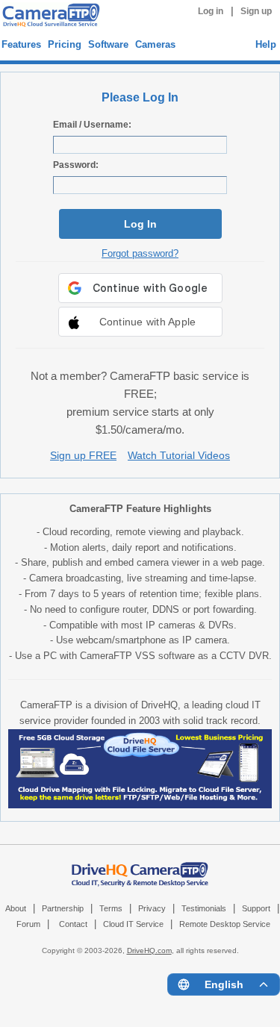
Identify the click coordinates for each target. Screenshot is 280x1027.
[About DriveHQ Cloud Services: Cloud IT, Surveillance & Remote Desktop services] (140, 867)
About (15, 908)
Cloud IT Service (133, 924)
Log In (140, 224)
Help (265, 44)
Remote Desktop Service (224, 924)
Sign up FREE (83, 455)
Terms (110, 908)
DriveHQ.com (149, 950)
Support (256, 908)
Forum (28, 924)
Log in (210, 11)
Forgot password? (140, 253)
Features (21, 44)
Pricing (64, 44)
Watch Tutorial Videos (179, 455)
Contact (73, 924)
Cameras (155, 44)
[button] (140, 322)
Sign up (256, 11)
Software (108, 44)
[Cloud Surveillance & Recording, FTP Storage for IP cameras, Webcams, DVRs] (49, 16)
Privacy (152, 908)
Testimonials (203, 908)
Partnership (63, 908)
